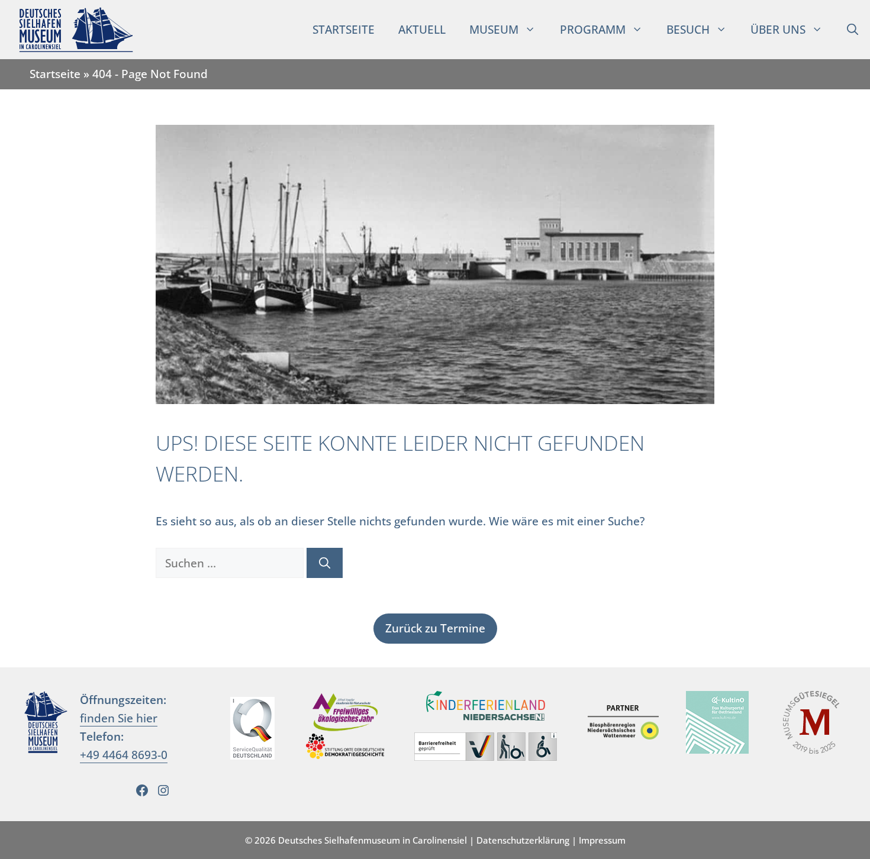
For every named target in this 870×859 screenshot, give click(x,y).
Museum (493, 29)
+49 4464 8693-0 (123, 755)
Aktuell (422, 29)
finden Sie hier (118, 718)
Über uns (777, 29)
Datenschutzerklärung (522, 840)
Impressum (602, 840)
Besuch (688, 29)
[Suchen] (325, 563)
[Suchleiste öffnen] (852, 29)
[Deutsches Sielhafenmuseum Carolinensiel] (70, 29)
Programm (593, 29)
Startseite (343, 29)
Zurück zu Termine (435, 628)
